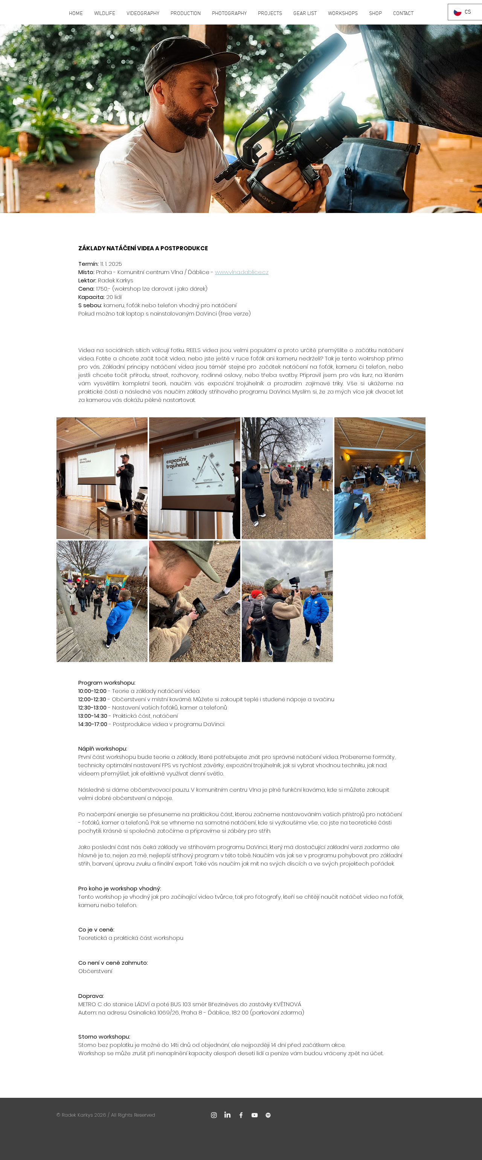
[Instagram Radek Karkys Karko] (214, 1115)
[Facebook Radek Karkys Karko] (241, 1115)
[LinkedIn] (227, 1115)
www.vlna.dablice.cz (241, 272)
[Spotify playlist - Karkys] (268, 1115)
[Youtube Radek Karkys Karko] (254, 1115)
